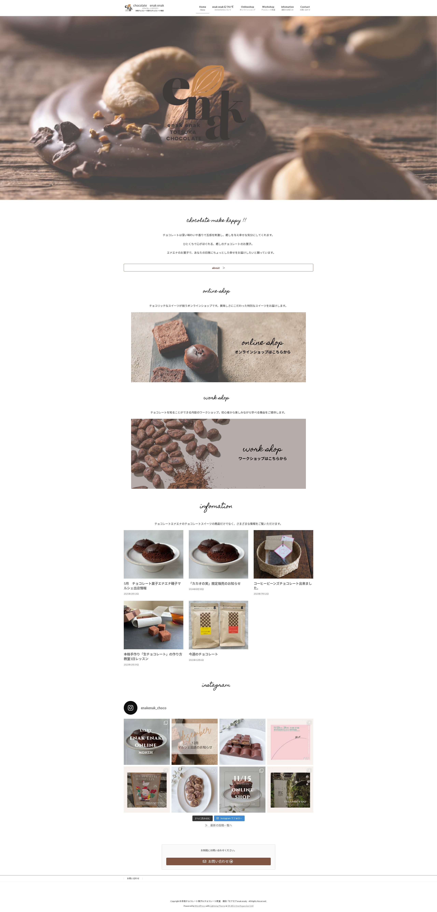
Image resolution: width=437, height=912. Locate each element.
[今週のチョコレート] (218, 647)
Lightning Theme (217, 906)
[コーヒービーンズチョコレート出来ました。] (283, 577)
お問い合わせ (133, 878)
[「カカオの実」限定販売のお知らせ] (218, 577)
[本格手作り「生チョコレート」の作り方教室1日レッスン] (153, 647)
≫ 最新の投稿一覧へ (218, 825)
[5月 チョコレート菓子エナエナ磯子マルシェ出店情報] (153, 577)
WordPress (200, 906)
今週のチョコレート (203, 654)
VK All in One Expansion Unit (240, 906)
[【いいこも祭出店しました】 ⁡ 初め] (290, 790)
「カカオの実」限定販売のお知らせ (215, 583)
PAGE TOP (424, 881)
